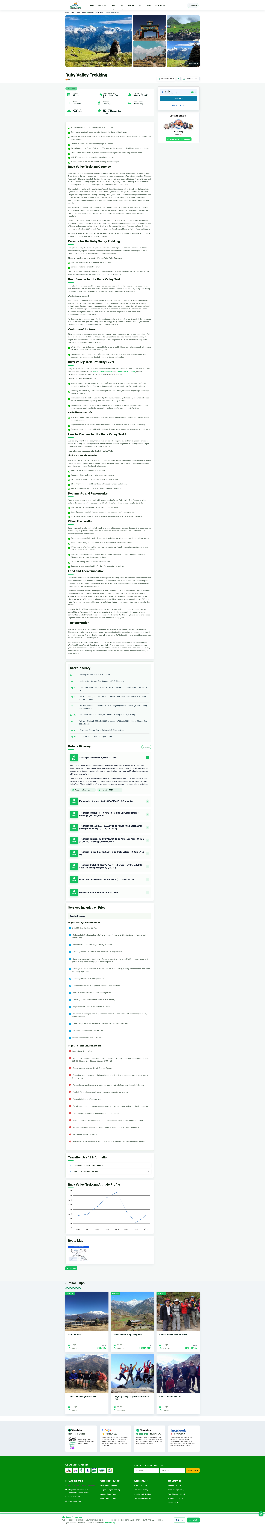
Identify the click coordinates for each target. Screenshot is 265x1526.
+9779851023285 (74, 1497)
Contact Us (160, 5)
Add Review (71, 1268)
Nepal (112, 5)
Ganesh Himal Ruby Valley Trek (128, 1334)
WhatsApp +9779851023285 (180, 139)
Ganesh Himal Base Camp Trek (173, 1334)
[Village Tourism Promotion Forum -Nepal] (102, 1470)
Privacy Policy (109, 1523)
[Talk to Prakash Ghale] (171, 125)
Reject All (179, 1520)
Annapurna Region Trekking (110, 1490)
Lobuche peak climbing (142, 1494)
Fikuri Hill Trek (74, 1334)
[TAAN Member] (81, 1470)
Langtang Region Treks (95, 12)
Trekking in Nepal (81, 12)
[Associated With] (68, 1470)
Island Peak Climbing (141, 1485)
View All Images (193, 63)
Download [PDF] (192, 79)
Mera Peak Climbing (141, 1490)
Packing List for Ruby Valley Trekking (88, 1165)
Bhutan (131, 5)
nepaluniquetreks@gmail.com (78, 1492)
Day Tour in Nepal (174, 1503)
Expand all (146, 747)
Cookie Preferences (74, 1517)
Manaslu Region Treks (108, 1498)
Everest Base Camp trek (103, 372)
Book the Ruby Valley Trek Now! (86, 1171)
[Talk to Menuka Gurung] (190, 127)
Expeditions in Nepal (175, 1498)
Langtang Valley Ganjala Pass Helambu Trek (131, 1397)
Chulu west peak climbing (143, 1498)
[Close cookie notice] (261, 1513)
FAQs (141, 5)
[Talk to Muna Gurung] (167, 127)
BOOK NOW (178, 99)
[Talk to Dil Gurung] (178, 124)
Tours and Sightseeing (176, 1490)
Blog (149, 5)
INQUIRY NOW (178, 105)
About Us (102, 5)
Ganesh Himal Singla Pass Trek (82, 1396)
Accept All (193, 1520)
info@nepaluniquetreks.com (78, 1490)
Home (92, 5)
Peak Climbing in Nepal (176, 1494)
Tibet (121, 5)
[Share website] (179, 79)
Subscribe (192, 1470)
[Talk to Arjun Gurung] (185, 125)
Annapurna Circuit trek (125, 372)
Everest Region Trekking (108, 1485)
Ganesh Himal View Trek (170, 1396)
